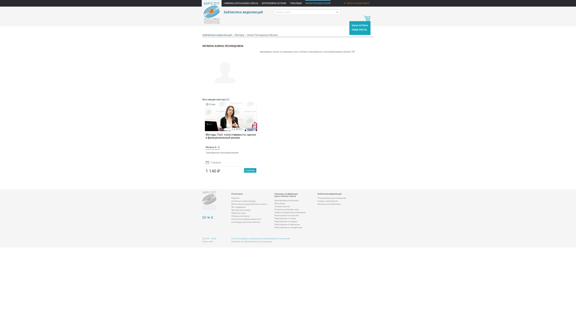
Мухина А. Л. (213, 147)
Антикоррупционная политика (245, 222)
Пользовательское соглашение (332, 198)
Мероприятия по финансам (287, 224)
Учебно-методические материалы (290, 212)
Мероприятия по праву (285, 218)
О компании (237, 193)
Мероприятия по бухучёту (286, 215)
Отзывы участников (240, 216)
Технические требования (329, 204)
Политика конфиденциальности (246, 219)
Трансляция (296, 3)
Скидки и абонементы (328, 201)
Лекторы (239, 35)
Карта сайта (207, 241)
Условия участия (282, 206)
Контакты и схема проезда (243, 201)
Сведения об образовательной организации (251, 241)
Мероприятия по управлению (288, 227)
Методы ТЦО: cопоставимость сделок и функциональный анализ (231, 136)
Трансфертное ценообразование (222, 153)
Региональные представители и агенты (249, 204)
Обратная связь (238, 213)
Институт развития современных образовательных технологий (260, 238)
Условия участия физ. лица (286, 209)
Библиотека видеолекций (317, 3)
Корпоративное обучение (274, 3)
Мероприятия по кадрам (285, 221)
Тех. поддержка (238, 207)
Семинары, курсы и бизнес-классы (241, 3)
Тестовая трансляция (241, 210)
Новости (235, 198)
